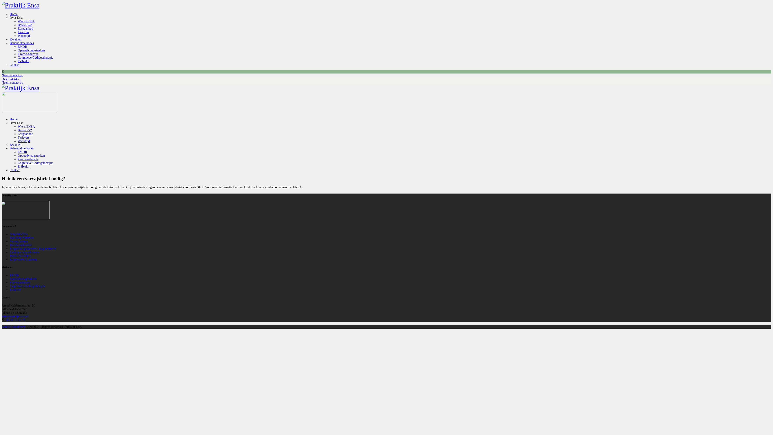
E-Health (15, 289)
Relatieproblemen (21, 245)
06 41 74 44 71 (15, 320)
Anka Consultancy (13, 326)
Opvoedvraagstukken (23, 279)
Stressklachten (19, 241)
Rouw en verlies (20, 256)
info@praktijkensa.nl (15, 316)
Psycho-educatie (20, 282)
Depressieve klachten (23, 259)
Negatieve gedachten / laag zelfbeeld (33, 248)
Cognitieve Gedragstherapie (27, 286)
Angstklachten (19, 234)
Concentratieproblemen (24, 252)
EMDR (14, 275)
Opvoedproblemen (21, 237)
